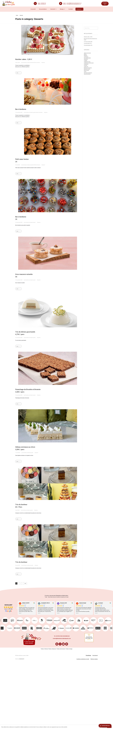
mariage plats (87, 69)
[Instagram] (60, 644)
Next (22, 583)
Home (17, 15)
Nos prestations (43, 9)
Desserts (43, 62)
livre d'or (86, 66)
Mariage (62, 9)
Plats (85, 71)
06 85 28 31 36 (42, 3)
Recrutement (95, 655)
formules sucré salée (89, 62)
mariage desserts (88, 67)
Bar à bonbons (20, 109)
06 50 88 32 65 (42, 4)
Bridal (85, 54)
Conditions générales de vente (83, 659)
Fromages (86, 64)
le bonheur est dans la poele (27, 62)
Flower (85, 60)
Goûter (85, 65)
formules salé (87, 61)
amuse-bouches (87, 53)
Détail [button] (20, 613)
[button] (112, 608)
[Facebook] (56, 644)
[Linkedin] (66, 644)
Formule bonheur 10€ (88, 45)
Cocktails (70, 9)
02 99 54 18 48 (59, 636)
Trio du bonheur (21, 562)
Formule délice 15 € (88, 43)
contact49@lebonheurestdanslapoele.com (74, 3)
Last (25, 583)
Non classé (86, 70)
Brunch (85, 55)
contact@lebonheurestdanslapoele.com (73, 4)
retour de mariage (88, 72)
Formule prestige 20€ (88, 41)
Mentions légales (94, 659)
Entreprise (78, 9)
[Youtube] (63, 644)
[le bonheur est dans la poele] (8, 3)
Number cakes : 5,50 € (23, 59)
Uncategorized (87, 74)
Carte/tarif (52, 9)
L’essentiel (33, 9)
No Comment (37, 62)
